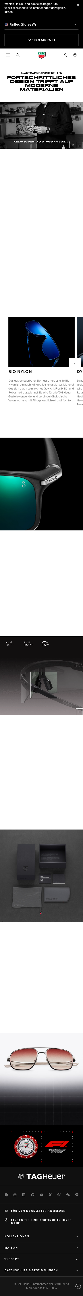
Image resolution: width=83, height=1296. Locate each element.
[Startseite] (41, 55)
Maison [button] (11, 1248)
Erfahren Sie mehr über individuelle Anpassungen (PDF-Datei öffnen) (37, 811)
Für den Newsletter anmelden (38, 1211)
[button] (65, 54)
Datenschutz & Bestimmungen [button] (31, 1270)
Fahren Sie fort (53, 40)
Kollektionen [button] (16, 1236)
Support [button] (11, 1259)
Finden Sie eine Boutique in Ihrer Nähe (41, 1222)
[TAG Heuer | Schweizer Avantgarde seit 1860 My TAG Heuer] (41, 1176)
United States (20, 24)
